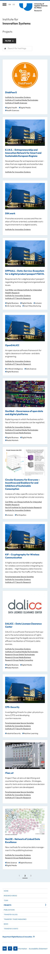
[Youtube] (15, 948)
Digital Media (25, 107)
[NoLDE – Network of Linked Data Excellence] (25, 822)
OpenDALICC (12, 345)
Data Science (31, 369)
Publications (9, 910)
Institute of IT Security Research (18, 298)
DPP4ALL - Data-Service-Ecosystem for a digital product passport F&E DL (24, 272)
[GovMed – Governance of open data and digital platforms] (25, 394)
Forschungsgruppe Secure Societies (19, 576)
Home (6, 891)
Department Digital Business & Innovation (17, 937)
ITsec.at (9, 772)
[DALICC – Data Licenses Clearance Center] (25, 606)
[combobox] (17, 48)
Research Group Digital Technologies (20, 654)
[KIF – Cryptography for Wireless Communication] (25, 537)
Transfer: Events (11, 929)
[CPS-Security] (25, 690)
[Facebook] (10, 948)
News (6, 924)
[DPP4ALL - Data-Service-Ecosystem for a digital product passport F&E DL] (25, 253)
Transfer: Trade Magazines (15, 919)
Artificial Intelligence (14, 369)
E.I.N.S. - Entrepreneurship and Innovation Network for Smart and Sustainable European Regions (23, 152)
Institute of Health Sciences (16, 103)
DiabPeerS (11, 92)
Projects (7, 905)
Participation (21, 515)
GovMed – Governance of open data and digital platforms (24, 413)
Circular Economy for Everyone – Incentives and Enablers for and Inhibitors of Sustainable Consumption (22, 484)
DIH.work (10, 213)
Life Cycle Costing (13, 306)
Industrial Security (13, 733)
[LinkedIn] (5, 948)
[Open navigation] (4, 4)
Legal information (20, 948)
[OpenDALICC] (25, 328)
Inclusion (38, 303)
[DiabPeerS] (25, 75)
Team (6, 900)
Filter (8, 41)
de (14, 4)
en (10, 4)
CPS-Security (12, 707)
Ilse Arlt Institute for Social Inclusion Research (23, 507)
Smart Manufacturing (32, 306)
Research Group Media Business (18, 433)
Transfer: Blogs (11, 914)
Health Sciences (12, 110)
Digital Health (11, 107)
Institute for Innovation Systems (18, 97)
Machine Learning (30, 733)
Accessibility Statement (38, 948)
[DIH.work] (25, 196)
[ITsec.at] (25, 755)
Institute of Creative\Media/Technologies (21, 100)
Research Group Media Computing (19, 660)
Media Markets (12, 440)
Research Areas (10, 896)
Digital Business (12, 303)
